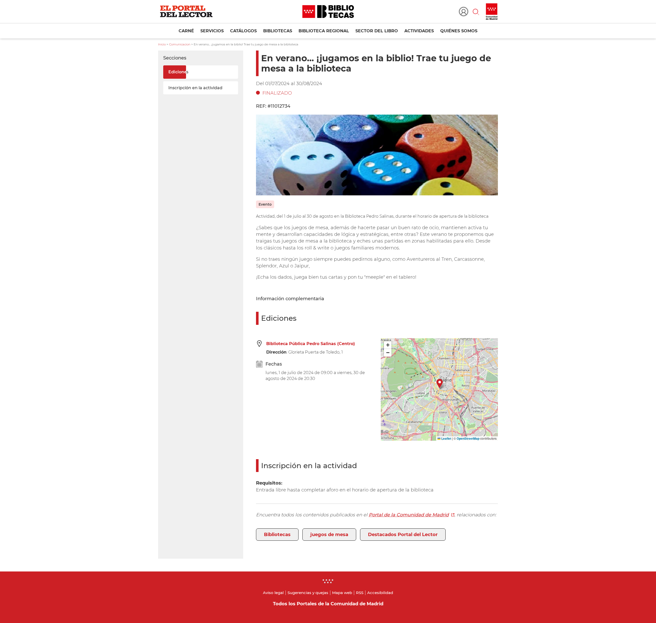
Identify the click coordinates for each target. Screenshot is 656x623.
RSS (359, 592)
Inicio (162, 44)
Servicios (212, 30)
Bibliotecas (277, 30)
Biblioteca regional (324, 30)
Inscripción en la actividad (195, 87)
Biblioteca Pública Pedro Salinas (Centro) (310, 343)
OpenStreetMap (468, 438)
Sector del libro (376, 30)
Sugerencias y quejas (308, 592)
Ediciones (178, 71)
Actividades (419, 30)
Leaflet (445, 438)
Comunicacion (179, 44)
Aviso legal (273, 592)
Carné (186, 30)
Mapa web (342, 592)
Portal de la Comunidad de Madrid (409, 515)
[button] (476, 11)
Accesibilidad (380, 592)
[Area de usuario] (463, 11)
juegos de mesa (329, 534)
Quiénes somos (458, 30)
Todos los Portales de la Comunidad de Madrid (328, 604)
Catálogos (243, 30)
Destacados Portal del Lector (403, 534)
